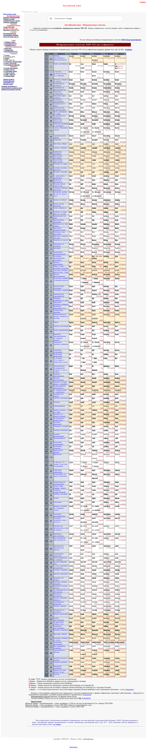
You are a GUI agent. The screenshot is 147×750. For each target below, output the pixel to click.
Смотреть (129, 689)
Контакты (73, 747)
